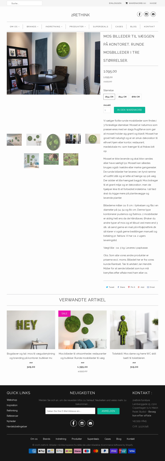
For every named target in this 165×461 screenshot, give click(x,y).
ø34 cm (109, 97)
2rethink (80, 15)
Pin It (133, 287)
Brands (31, 26)
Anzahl (107, 105)
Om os (14, 26)
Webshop (12, 400)
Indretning (53, 26)
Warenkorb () (137, 3)
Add (142, 287)
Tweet (111, 287)
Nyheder (11, 421)
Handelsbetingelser (17, 426)
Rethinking (12, 410)
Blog (133, 26)
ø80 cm (136, 97)
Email (152, 287)
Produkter (77, 26)
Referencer (12, 416)
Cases (119, 26)
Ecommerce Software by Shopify (117, 445)
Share (122, 287)
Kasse (153, 3)
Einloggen (115, 3)
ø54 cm (122, 97)
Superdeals (100, 26)
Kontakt (149, 26)
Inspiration (12, 405)
